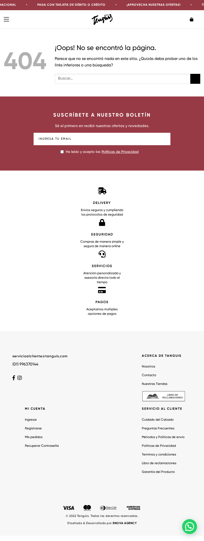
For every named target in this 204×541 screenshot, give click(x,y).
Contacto (149, 375)
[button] (189, 526)
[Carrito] (195, 19)
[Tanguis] (102, 19)
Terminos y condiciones (159, 454)
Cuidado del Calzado (158, 419)
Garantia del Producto (158, 472)
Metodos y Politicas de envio (163, 437)
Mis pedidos (34, 437)
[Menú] (7, 19)
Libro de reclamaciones (159, 463)
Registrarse (33, 428)
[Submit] (195, 79)
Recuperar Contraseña (42, 446)
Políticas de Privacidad (120, 152)
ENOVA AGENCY (125, 523)
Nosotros (148, 366)
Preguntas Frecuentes (158, 428)
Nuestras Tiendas (154, 384)
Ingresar (31, 419)
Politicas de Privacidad (159, 446)
